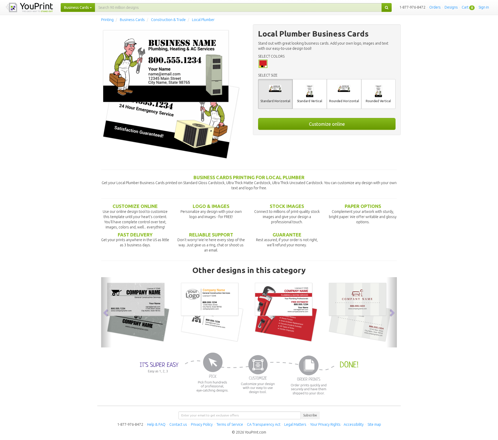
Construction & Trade (168, 20)
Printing (107, 20)
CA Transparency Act (263, 424)
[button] (106, 312)
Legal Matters (295, 424)
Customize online (327, 124)
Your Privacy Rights (325, 424)
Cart (465, 7)
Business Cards (132, 20)
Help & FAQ (156, 424)
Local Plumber (203, 20)
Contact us (178, 424)
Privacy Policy (202, 424)
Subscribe (310, 415)
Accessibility (354, 424)
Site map (374, 424)
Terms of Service (230, 424)
